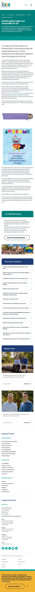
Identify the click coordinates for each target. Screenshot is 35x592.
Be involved (5, 460)
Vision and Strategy (7, 508)
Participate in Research (7, 467)
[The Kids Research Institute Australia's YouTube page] (13, 548)
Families (4, 481)
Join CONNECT (5, 463)
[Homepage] (6, 5)
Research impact (20, 15)
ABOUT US (5, 504)
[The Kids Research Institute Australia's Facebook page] (3, 548)
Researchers (5, 485)
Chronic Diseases (6, 443)
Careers (20, 564)
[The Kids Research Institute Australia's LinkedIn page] (16, 548)
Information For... (7, 478)
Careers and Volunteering (8, 469)
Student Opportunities (7, 471)
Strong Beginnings (6, 449)
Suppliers (4, 487)
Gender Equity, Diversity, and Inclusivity (11, 516)
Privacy (20, 559)
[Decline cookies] (27, 586)
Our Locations (5, 514)
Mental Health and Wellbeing (9, 451)
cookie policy (6, 581)
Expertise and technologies (8, 453)
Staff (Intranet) (5, 491)
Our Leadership (5, 510)
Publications (5, 512)
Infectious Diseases (6, 445)
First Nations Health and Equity (9, 441)
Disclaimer (4, 559)
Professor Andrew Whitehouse (15, 93)
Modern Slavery (21, 561)
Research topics (6, 455)
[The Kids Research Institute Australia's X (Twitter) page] (9, 548)
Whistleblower (5, 561)
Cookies (3, 564)
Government (5, 489)
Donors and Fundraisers (7, 483)
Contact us (4, 473)
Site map (4, 566)
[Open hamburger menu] (31, 5)
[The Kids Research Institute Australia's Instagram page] (6, 548)
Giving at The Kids (6, 465)
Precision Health (6, 447)
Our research (10, 15)
